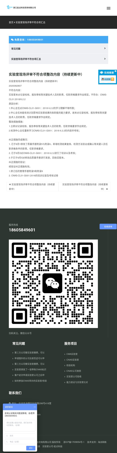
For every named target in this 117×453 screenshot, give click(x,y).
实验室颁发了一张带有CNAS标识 (30, 369)
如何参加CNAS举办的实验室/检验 (31, 380)
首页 (11, 22)
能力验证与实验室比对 (77, 382)
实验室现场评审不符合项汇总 (26, 59)
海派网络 (102, 441)
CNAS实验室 (72, 359)
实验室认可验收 (73, 376)
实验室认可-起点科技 (52, 446)
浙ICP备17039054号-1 (73, 441)
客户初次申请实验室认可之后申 (30, 374)
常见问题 (15, 48)
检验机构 (70, 365)
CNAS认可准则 (73, 370)
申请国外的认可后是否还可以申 (30, 358)
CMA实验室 (72, 353)
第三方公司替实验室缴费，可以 (30, 352)
